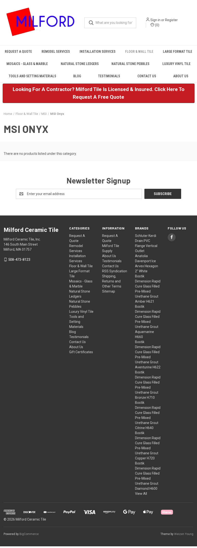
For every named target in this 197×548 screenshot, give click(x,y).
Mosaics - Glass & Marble (27, 64)
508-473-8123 (19, 259)
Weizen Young (183, 534)
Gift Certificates (81, 352)
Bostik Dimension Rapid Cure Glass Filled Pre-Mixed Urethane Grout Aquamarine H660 (147, 322)
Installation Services (98, 51)
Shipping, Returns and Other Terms (111, 281)
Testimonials (109, 76)
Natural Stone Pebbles (130, 64)
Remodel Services (56, 51)
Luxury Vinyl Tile (176, 64)
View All (141, 494)
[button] (99, 93)
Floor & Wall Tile (139, 51)
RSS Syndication (114, 271)
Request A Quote (18, 51)
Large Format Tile (177, 51)
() (156, 25)
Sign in (155, 20)
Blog (77, 76)
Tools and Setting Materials (32, 76)
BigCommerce (29, 534)
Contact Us (146, 76)
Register (171, 20)
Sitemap (108, 291)
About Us (180, 76)
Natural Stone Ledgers (80, 64)
